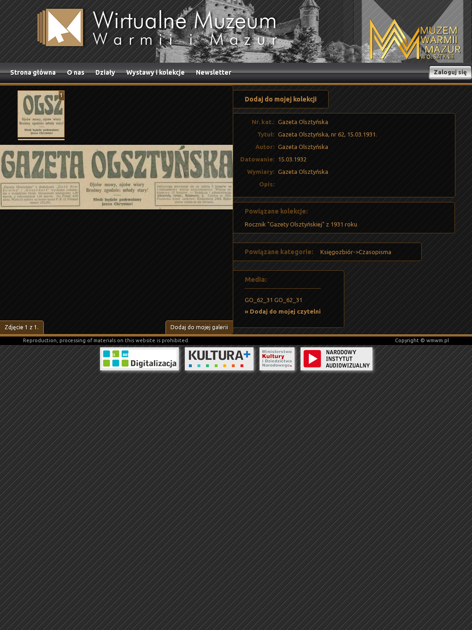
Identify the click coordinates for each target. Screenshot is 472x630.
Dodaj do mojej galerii (199, 327)
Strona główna (33, 72)
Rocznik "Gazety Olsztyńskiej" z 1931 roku (301, 224)
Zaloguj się (450, 72)
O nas (75, 72)
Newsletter (213, 72)
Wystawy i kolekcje (155, 72)
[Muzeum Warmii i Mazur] (415, 40)
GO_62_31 (259, 300)
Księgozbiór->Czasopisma (355, 252)
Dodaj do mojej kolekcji (281, 99)
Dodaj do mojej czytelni (285, 311)
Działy (105, 72)
